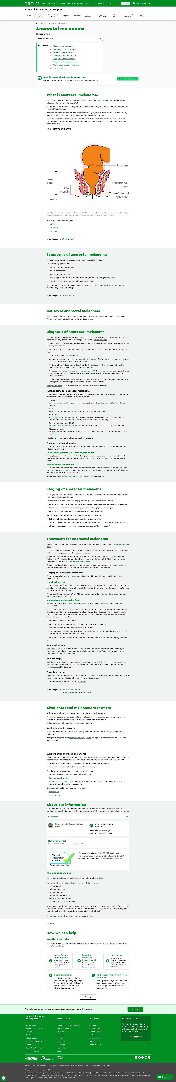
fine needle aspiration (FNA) (69, 456)
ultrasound (55, 431)
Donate (92, 3)
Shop (59, 1051)
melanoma (52, 231)
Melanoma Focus (55, 795)
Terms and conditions (39, 1066)
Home (28, 16)
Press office (93, 1041)
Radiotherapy (51, 662)
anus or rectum (102, 100)
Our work (93, 1019)
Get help (115, 15)
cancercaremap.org (61, 767)
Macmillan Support (58, 939)
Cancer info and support (51, 3)
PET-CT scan (55, 417)
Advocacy (61, 1041)
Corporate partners (96, 1038)
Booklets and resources (128, 15)
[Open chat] (165, 1077)
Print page (50, 923)
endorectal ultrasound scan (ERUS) (64, 425)
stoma (92, 614)
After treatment (88, 15)
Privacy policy (52, 1066)
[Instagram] (146, 1057)
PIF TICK (106, 853)
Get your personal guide (127, 79)
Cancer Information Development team (69, 824)
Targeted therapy (53, 675)
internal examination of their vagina (84, 359)
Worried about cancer (52, 15)
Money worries (67, 3)
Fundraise (100, 3)
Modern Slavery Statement (67, 1066)
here (90, 916)
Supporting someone (102, 15)
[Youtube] (142, 1057)
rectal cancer (53, 228)
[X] (139, 1057)
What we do (93, 1035)
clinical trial (82, 682)
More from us (63, 1019)
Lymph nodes (103, 365)
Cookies (81, 1066)
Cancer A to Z (38, 15)
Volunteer (61, 1045)
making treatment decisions (80, 561)
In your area (61, 1031)
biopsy (113, 379)
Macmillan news (95, 1045)
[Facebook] (136, 1057)
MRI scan (54, 411)
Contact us (93, 1025)
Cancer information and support (69, 1025)
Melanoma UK (54, 792)
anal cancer (53, 224)
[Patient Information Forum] (60, 1058)
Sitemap (28, 1066)
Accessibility (106, 1066)
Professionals (62, 1048)
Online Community (81, 3)
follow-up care (75, 723)
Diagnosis (66, 16)
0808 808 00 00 (85, 775)
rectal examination (100, 340)
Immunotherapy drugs (54, 649)
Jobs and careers (95, 1028)
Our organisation (95, 1031)
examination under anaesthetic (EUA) (81, 371)
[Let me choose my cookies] (3, 1078)
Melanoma (49, 23)
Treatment (76, 16)
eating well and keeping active (80, 738)
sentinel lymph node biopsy (72, 476)
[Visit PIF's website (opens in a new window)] (62, 866)
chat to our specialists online (59, 778)
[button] (148, 3)
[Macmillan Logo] (32, 3)
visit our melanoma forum (58, 781)
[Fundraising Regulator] (47, 1058)
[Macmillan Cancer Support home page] (37, 23)
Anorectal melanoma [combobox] (45, 38)
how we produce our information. (111, 858)
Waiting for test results (54, 386)
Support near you (143, 15)
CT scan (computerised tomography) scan (65, 403)
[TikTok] (149, 1057)
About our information (92, 1066)
